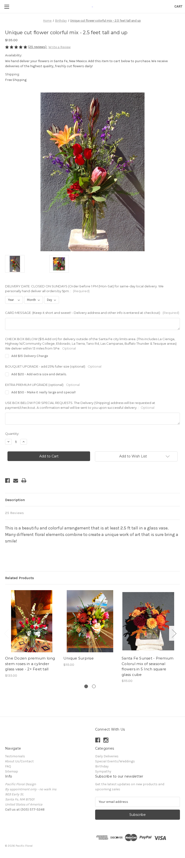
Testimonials (15, 756)
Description (15, 500)
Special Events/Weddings (115, 761)
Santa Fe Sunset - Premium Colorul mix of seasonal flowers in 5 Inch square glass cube (147, 666)
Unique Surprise (78, 658)
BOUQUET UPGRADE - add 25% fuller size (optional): (53, 366)
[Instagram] (105, 740)
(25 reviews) (37, 47)
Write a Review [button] (59, 47)
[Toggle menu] (6, 6)
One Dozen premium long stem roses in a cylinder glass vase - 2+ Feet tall (30, 663)
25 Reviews (14, 513)
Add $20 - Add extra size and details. (39, 374)
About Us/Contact (19, 761)
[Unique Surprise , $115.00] (90, 621)
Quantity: (12, 434)
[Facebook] (7, 480)
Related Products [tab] (19, 578)
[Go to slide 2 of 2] (94, 686)
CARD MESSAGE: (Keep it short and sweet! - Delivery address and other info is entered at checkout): (92, 313)
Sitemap (11, 771)
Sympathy (103, 771)
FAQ (8, 766)
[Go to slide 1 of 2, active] (86, 686)
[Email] (15, 480)
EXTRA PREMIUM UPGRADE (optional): (42, 385)
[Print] (23, 480)
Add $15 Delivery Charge (29, 356)
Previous (6, 633)
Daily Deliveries (107, 756)
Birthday (102, 766)
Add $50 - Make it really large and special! (43, 392)
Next (174, 633)
